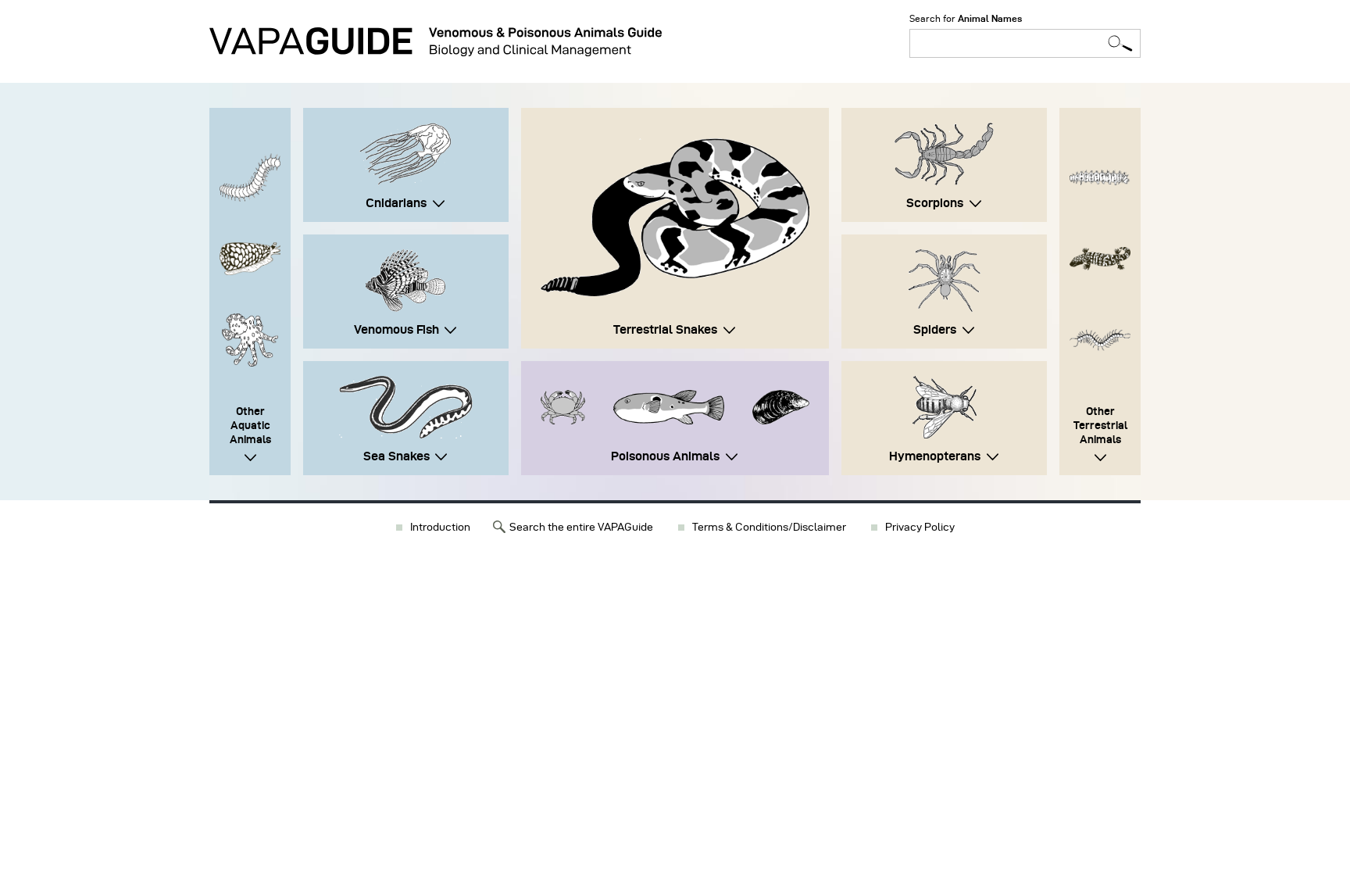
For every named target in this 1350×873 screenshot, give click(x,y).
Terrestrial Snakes (665, 329)
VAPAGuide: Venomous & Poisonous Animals (435, 41)
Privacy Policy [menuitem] (920, 527)
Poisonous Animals (665, 456)
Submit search (1120, 43)
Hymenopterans (934, 456)
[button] (675, 217)
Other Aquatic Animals (250, 425)
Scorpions (934, 202)
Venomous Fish (396, 329)
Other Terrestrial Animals (1100, 425)
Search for (965, 18)
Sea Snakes (396, 456)
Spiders (934, 329)
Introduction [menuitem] (440, 527)
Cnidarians (396, 202)
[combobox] (1025, 43)
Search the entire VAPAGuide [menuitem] (581, 527)
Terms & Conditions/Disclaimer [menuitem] (769, 527)
